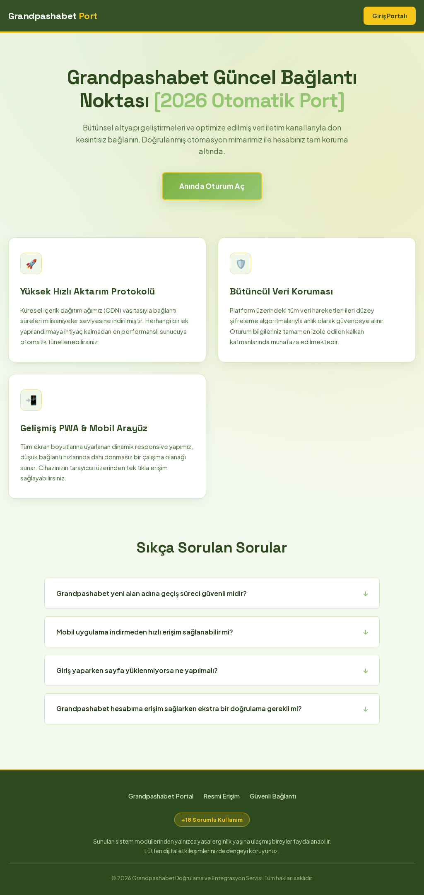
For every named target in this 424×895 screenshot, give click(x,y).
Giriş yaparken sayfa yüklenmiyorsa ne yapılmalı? (137, 670)
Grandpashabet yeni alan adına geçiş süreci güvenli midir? (151, 593)
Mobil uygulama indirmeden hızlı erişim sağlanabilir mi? (144, 631)
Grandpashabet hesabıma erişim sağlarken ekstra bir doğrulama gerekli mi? (179, 708)
